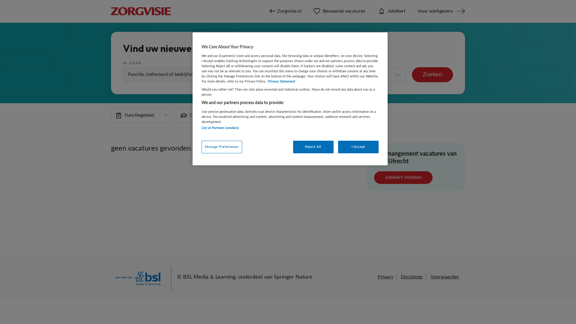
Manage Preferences (221, 146)
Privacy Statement (281, 81)
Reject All (313, 146)
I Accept (358, 146)
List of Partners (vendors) (220, 128)
